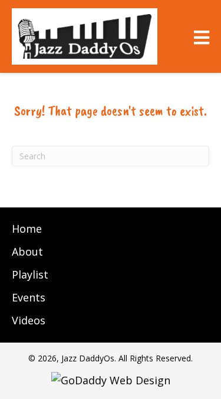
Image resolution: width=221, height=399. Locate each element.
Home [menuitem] (27, 229)
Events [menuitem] (28, 297)
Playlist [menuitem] (30, 274)
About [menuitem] (27, 251)
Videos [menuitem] (28, 320)
